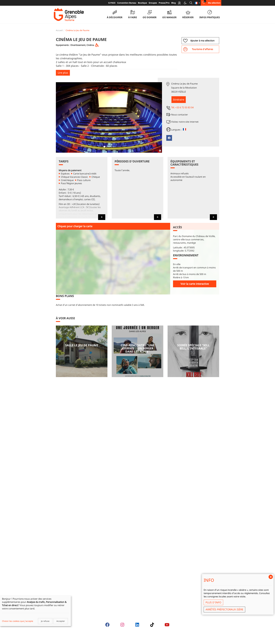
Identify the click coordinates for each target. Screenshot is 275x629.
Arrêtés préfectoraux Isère (224, 609)
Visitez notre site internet (185, 121)
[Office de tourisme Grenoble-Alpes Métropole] (69, 14)
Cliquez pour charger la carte (74, 226)
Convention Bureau (126, 2)
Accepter (60, 621)
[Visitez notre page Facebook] (169, 138)
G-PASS (111, 2)
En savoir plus (81, 351)
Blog (173, 2)
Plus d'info (213, 602)
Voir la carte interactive (195, 283)
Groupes (153, 2)
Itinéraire (178, 99)
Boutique (142, 2)
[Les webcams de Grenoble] (179, 2)
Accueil (59, 30)
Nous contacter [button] (179, 114)
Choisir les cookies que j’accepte (17, 621)
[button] (64, 117)
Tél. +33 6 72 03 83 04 (182, 107)
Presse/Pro (164, 2)
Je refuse (45, 621)
